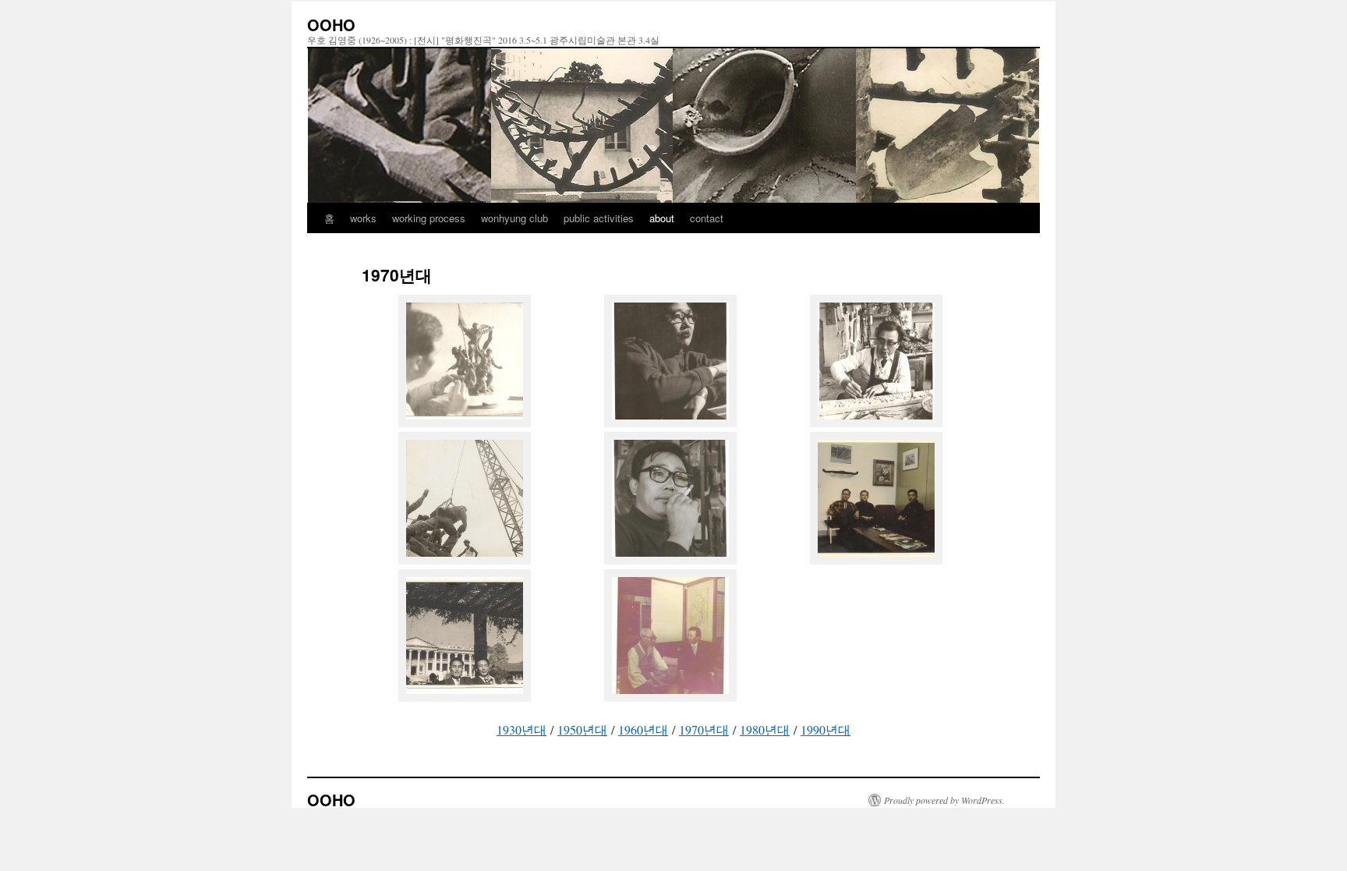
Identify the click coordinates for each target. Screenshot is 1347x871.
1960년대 (643, 729)
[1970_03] (876, 422)
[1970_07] (464, 697)
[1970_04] (464, 559)
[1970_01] (464, 422)
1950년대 (582, 729)
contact (706, 218)
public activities (599, 218)
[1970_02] (670, 422)
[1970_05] (670, 559)
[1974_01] (670, 697)
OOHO (331, 24)
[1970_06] (876, 559)
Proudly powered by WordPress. (944, 800)
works (363, 218)
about (661, 218)
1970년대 (704, 729)
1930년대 (521, 729)
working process (428, 218)
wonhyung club (514, 218)
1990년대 (825, 729)
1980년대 (765, 729)
